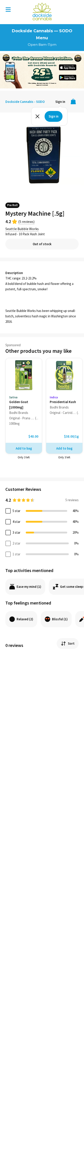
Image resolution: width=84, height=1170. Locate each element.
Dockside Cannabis (42, 11)
